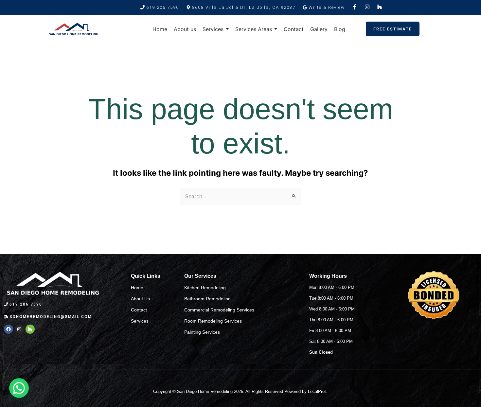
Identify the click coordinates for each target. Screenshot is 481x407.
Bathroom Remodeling (207, 298)
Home (137, 287)
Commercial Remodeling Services (219, 309)
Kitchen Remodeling (205, 287)
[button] (241, 7)
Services (140, 321)
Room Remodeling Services (213, 321)
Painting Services (202, 332)
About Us (140, 298)
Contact (139, 309)
